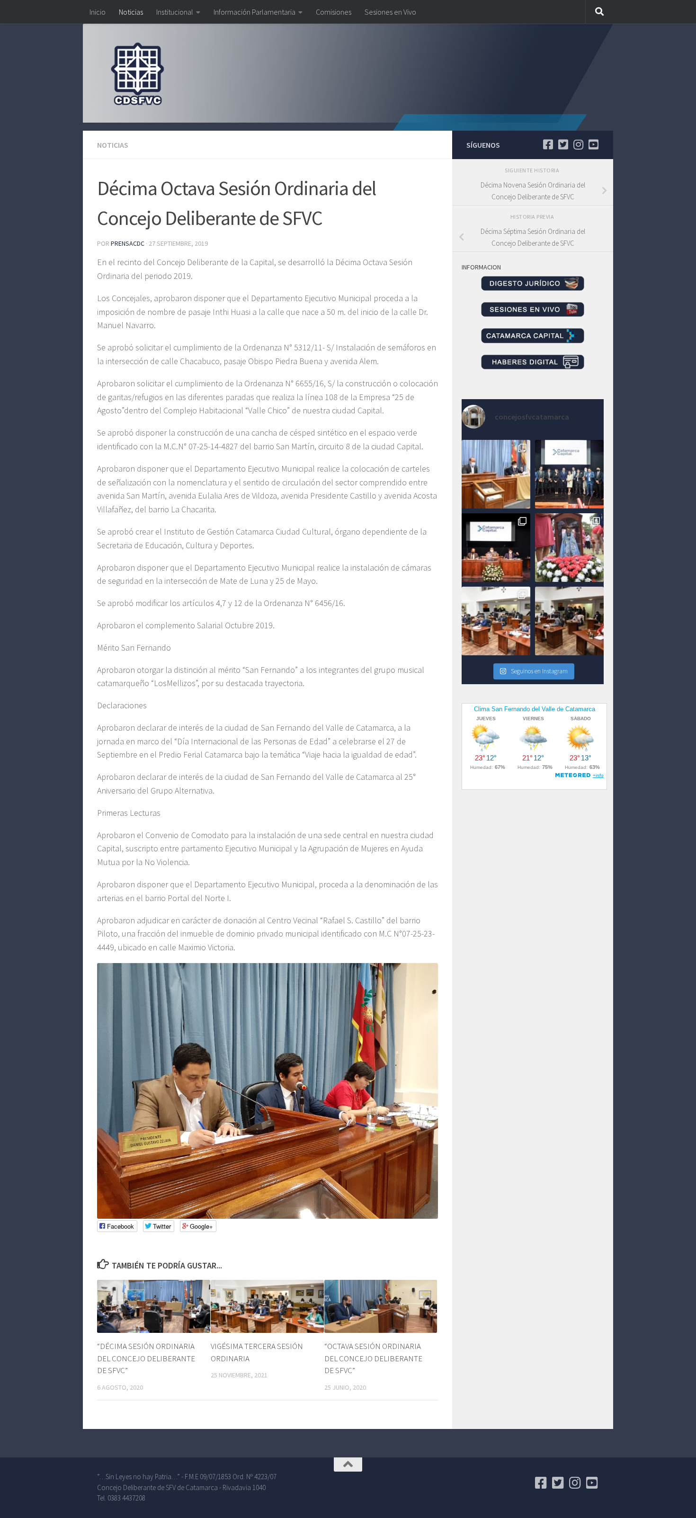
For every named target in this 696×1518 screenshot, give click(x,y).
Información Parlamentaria (254, 12)
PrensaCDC (127, 243)
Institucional (174, 12)
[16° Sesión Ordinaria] (569, 621)
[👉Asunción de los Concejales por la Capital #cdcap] (569, 474)
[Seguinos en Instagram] (578, 144)
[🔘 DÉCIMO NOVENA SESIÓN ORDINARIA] (496, 621)
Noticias (131, 12)
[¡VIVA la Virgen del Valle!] (569, 547)
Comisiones (333, 12)
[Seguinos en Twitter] (563, 144)
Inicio (97, 12)
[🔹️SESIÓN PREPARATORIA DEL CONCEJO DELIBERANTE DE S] (496, 547)
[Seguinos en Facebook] (547, 144)
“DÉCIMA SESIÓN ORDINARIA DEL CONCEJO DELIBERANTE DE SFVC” (146, 1358)
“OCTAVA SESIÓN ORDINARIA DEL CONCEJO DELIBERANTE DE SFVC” (373, 1358)
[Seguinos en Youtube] (593, 144)
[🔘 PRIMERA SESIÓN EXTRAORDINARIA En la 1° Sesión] (496, 474)
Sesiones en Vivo (390, 12)
